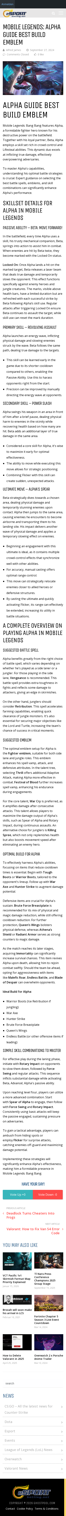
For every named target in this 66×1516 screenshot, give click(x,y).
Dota (8, 1422)
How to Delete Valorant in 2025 (13, 1357)
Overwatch (13, 1459)
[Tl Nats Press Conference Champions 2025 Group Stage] (48, 1260)
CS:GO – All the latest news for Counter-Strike (29, 1409)
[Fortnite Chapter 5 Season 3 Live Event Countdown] (48, 1303)
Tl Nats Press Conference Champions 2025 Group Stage (44, 1278)
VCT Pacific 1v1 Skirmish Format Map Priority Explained (16, 1279)
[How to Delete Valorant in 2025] (17, 1342)
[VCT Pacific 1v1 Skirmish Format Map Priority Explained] (17, 1261)
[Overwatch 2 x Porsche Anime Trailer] (48, 1342)
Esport (10, 1431)
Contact (10, 1508)
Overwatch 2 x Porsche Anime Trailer (48, 1357)
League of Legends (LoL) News (28, 1449)
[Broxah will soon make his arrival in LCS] (17, 1300)
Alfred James (13, 50)
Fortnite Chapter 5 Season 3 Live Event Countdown (46, 1320)
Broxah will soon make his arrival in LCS (17, 1311)
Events (10, 1440)
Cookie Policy (25, 1508)
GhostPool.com (44, 1503)
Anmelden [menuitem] (7, 4)
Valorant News (16, 1468)
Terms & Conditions (46, 1508)
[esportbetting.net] (15, 16)
